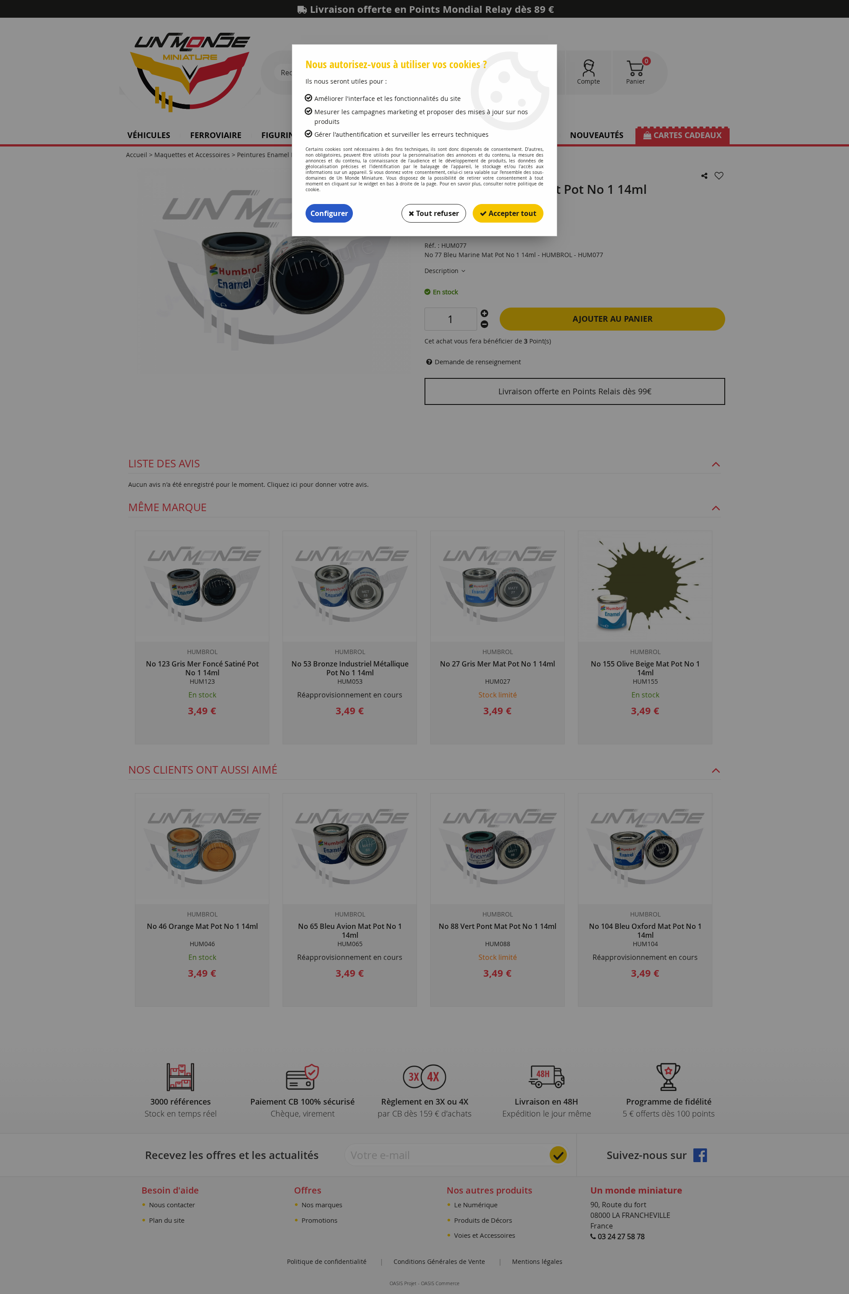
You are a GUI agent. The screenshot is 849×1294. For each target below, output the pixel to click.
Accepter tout (511, 213)
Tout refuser (436, 213)
